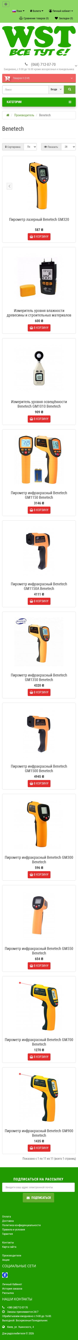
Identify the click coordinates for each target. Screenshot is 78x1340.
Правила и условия (13, 1229)
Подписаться (41, 1198)
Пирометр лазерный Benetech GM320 (39, 219)
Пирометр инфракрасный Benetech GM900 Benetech (39, 1133)
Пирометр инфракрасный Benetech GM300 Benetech (39, 859)
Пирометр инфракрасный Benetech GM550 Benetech (39, 950)
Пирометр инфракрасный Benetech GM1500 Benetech (39, 768)
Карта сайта (9, 1246)
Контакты (8, 1242)
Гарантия (7, 1233)
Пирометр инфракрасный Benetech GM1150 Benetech (39, 495)
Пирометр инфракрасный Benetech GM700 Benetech (39, 1041)
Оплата (6, 1216)
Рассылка (8, 1293)
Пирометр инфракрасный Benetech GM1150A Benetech (39, 586)
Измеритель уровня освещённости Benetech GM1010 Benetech (39, 403)
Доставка (8, 1220)
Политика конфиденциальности (21, 1225)
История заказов (12, 1288)
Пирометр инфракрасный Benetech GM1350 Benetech (39, 677)
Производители (11, 1255)
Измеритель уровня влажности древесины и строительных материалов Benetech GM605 (39, 315)
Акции (6, 1259)
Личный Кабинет (12, 1284)
